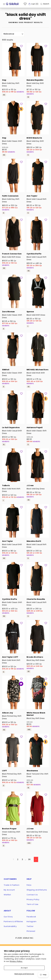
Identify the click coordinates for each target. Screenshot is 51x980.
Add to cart (13, 73)
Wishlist (7, 894)
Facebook (31, 916)
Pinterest (31, 931)
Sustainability (10, 926)
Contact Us (32, 894)
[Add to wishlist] (21, 46)
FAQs (29, 885)
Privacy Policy (33, 899)
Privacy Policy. (16, 961)
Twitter (30, 926)
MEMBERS (20, 92)
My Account (9, 889)
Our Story (8, 916)
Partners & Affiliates (13, 921)
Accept (24, 968)
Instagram (32, 921)
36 (29, 859)
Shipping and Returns (37, 889)
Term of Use (32, 904)
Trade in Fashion (11, 885)
